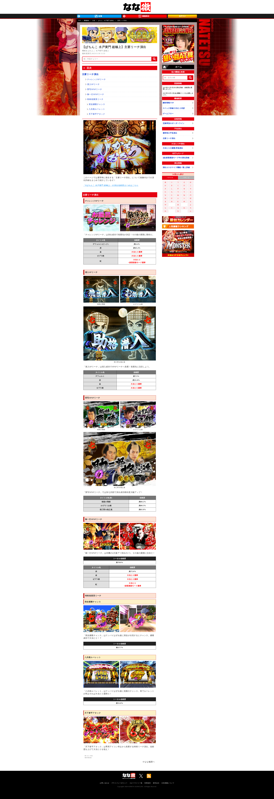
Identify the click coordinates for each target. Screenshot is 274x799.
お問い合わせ (104, 783)
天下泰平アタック (97, 114)
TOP (79, 20)
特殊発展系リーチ (95, 99)
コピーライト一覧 (136, 783)
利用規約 (147, 783)
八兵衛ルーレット (97, 109)
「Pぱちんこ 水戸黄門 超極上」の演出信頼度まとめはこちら (110, 185)
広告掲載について (168, 783)
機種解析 (86, 20)
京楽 (93, 20)
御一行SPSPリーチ (95, 94)
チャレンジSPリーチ (96, 79)
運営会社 (156, 783)
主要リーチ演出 (90, 74)
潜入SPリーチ (93, 84)
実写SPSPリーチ (94, 89)
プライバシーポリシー (119, 783)
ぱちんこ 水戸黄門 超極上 (106, 20)
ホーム (178, 67)
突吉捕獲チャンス (97, 104)
